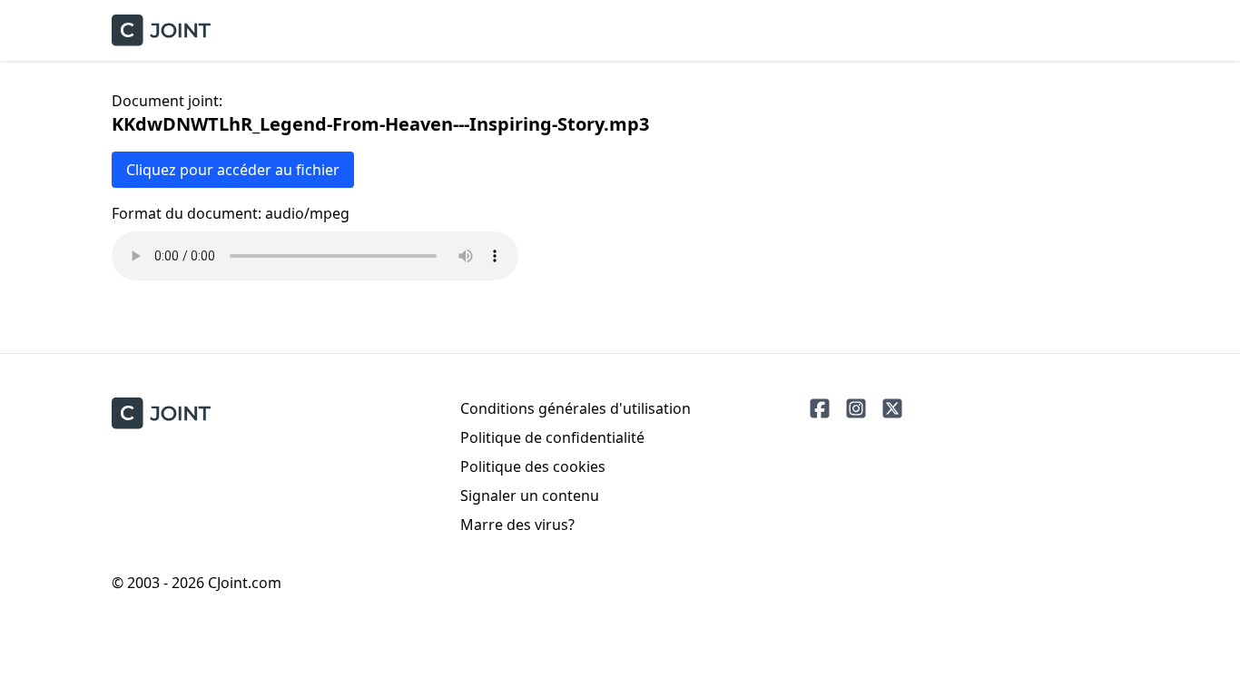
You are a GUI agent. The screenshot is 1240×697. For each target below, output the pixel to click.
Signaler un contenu (529, 496)
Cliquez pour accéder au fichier (233, 170)
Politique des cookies (532, 466)
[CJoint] (161, 413)
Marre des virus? (517, 525)
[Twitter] (892, 408)
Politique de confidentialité (552, 437)
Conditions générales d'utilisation (575, 408)
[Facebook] (820, 408)
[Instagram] (856, 408)
